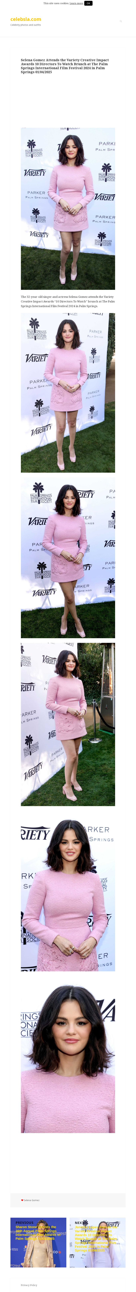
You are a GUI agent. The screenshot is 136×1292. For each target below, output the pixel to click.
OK (88, 3)
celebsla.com (25, 19)
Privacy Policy (29, 1285)
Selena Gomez (31, 1200)
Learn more (76, 3)
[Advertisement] (68, 101)
